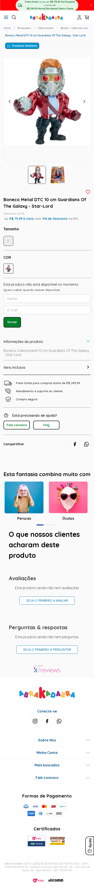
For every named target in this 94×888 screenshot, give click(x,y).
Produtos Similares (24, 45)
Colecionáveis (46, 28)
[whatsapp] (86, 444)
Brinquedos (24, 28)
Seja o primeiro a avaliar (47, 600)
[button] (6, 18)
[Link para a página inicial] (6, 28)
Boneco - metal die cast (74, 28)
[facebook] (75, 444)
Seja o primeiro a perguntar (47, 649)
